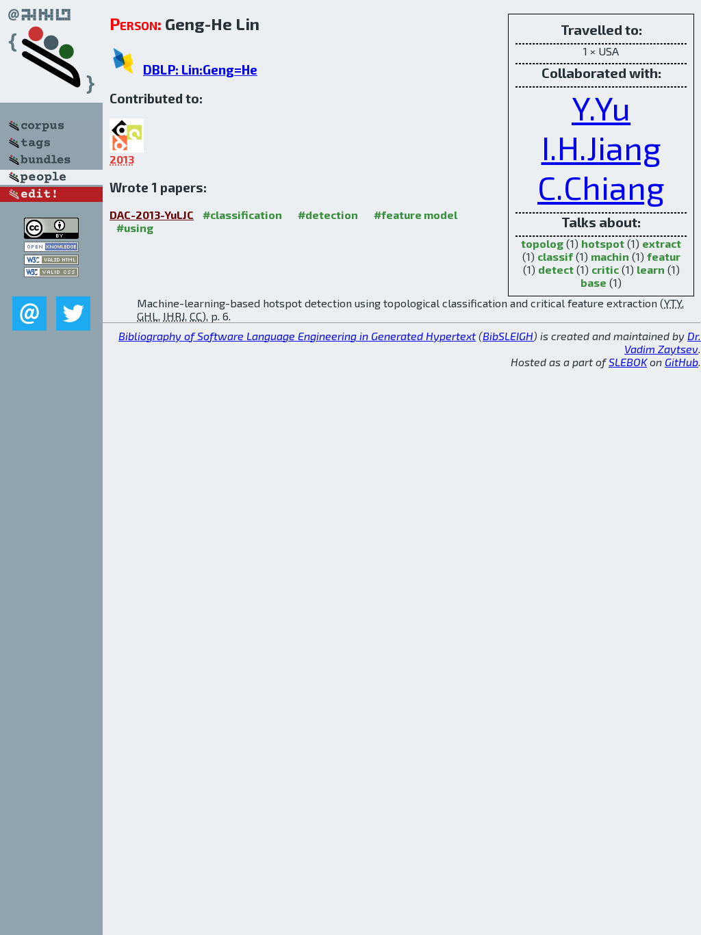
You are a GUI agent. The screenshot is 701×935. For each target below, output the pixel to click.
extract (661, 243)
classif (555, 256)
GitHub (681, 361)
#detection (328, 214)
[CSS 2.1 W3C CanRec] (51, 286)
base (594, 282)
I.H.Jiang (601, 147)
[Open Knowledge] (51, 247)
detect (556, 269)
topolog (542, 243)
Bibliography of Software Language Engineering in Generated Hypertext (297, 335)
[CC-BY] (51, 234)
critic (605, 269)
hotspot (602, 243)
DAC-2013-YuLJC (152, 214)
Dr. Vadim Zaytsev (662, 342)
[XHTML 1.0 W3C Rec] (51, 260)
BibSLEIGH (508, 335)
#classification (242, 214)
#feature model (415, 214)
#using (134, 227)
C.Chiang (601, 187)
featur (663, 256)
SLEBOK (628, 361)
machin (610, 256)
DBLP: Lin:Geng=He (200, 69)
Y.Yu (601, 107)
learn (651, 269)
